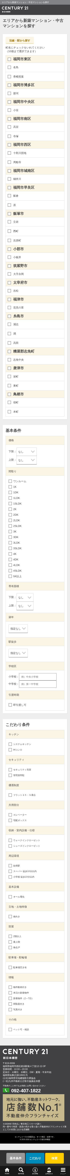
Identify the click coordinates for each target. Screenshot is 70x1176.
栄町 (15, 376)
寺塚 (15, 136)
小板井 (17, 257)
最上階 (16, 942)
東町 (15, 385)
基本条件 (16, 1158)
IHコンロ (17, 750)
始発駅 (16, 866)
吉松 (15, 290)
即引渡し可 (19, 704)
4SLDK (17, 570)
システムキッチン (22, 744)
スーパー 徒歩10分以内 (25, 871)
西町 (15, 231)
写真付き (17, 1009)
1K (14, 486)
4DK (15, 559)
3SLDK (17, 548)
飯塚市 (18, 213)
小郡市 (18, 249)
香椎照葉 (18, 76)
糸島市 (18, 316)
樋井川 (17, 178)
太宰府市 (20, 282)
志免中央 (18, 359)
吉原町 (17, 240)
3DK (15, 537)
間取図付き (18, 1004)
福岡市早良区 (24, 187)
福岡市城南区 (24, 170)
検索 (54, 1158)
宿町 (15, 402)
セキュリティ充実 (22, 770)
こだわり (35, 1158)
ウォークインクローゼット (26, 840)
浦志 (15, 324)
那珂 (15, 93)
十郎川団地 (19, 153)
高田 (15, 342)
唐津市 (18, 368)
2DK (15, 514)
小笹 (15, 110)
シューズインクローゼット (26, 846)
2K (14, 509)
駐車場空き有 (20, 967)
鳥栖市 (18, 394)
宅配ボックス (20, 820)
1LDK (16, 497)
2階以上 (17, 936)
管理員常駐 (18, 775)
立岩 (15, 221)
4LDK (16, 565)
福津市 (18, 299)
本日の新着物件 (21, 993)
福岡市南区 (22, 118)
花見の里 (18, 307)
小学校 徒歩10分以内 (23, 877)
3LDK (16, 542)
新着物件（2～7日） (23, 998)
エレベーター (20, 815)
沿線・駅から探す (19, 40)
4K (14, 553)
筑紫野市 (20, 265)
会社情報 (35, 1174)
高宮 (15, 126)
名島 (15, 67)
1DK (15, 492)
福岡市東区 (22, 59)
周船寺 (17, 162)
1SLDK (17, 503)
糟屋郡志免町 (24, 351)
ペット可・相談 (21, 1029)
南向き (16, 916)
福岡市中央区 (24, 101)
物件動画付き (20, 987)
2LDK (16, 520)
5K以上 (17, 576)
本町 (15, 411)
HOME (7, 1174)
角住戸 (16, 947)
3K (14, 531)
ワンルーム (19, 481)
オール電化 (18, 897)
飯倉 (15, 195)
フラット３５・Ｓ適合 (24, 795)
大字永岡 (18, 273)
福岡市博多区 (24, 85)
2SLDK (17, 525)
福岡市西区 (22, 144)
